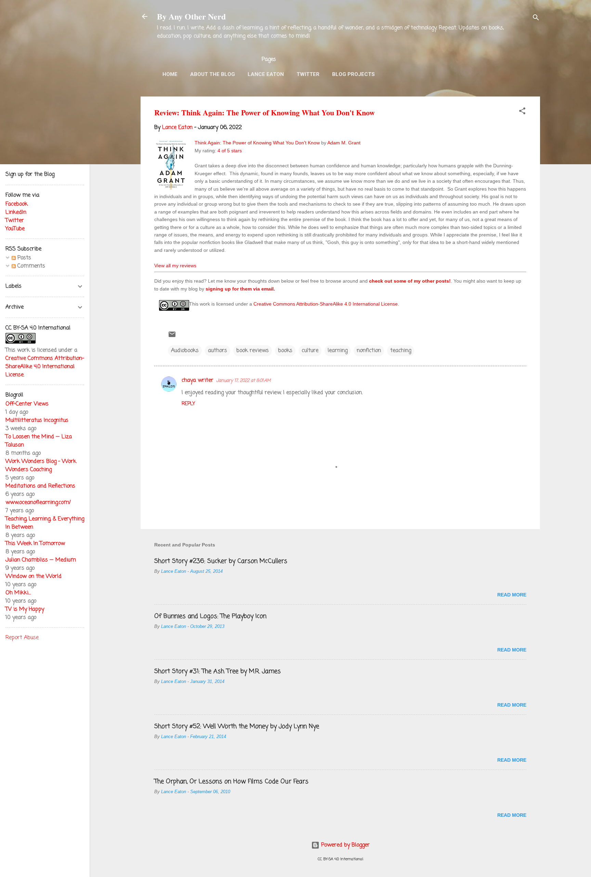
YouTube (15, 229)
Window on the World (33, 576)
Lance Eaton (266, 74)
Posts (23, 258)
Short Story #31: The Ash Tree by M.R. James (217, 671)
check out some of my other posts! (410, 281)
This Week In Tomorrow (35, 544)
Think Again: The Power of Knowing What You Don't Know (257, 142)
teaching (400, 351)
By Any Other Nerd (191, 16)
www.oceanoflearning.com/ (38, 503)
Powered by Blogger (344, 845)
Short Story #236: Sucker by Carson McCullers (220, 561)
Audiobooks (185, 351)
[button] (522, 112)
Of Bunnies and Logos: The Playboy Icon (210, 616)
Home (170, 74)
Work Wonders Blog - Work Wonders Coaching (40, 465)
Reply (188, 404)
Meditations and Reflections (40, 486)
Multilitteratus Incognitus (36, 420)
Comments (30, 266)
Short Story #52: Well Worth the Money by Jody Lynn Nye (236, 726)
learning (337, 351)
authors (217, 351)
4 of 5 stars (230, 150)
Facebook (16, 204)
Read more (511, 594)
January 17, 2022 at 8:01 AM (243, 380)
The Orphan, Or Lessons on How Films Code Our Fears (231, 781)
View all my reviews (175, 265)
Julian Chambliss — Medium (40, 560)
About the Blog (212, 74)
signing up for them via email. (240, 289)
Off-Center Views (27, 404)
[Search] (536, 18)
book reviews (252, 351)
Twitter (308, 74)
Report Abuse (22, 638)
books (285, 351)
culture (310, 351)
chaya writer (197, 380)
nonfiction (369, 351)
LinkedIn (15, 212)
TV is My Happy (24, 609)
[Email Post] (172, 337)
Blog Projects (353, 74)
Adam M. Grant (343, 142)
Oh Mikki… (18, 593)
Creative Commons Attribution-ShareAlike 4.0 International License (325, 304)
